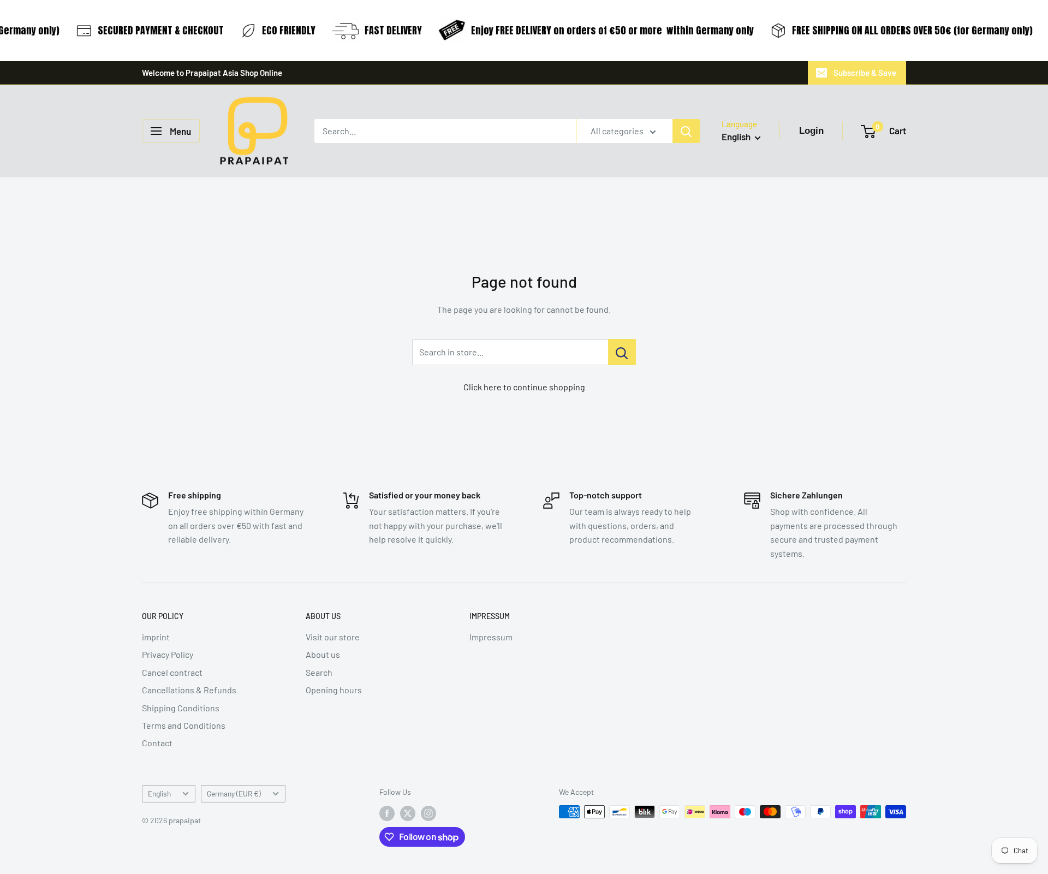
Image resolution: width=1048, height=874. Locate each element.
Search (319, 672)
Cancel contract (172, 672)
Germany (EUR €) (234, 793)
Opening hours (334, 690)
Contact (157, 743)
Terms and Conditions (183, 725)
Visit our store (333, 637)
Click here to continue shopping (524, 387)
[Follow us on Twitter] (407, 813)
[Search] (686, 131)
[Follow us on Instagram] (428, 813)
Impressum (491, 637)
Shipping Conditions (180, 708)
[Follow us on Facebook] (387, 813)
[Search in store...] (622, 352)
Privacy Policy (167, 654)
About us (323, 654)
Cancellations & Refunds (189, 690)
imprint (156, 637)
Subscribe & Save (864, 73)
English (159, 793)
